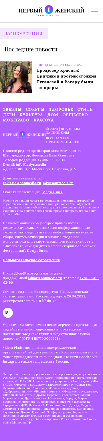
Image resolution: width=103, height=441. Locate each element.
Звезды (44, 65)
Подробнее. (37, 250)
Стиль (85, 109)
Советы (35, 109)
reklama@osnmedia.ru (22, 183)
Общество (75, 114)
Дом (52, 114)
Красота (43, 120)
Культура (31, 114)
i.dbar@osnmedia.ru (45, 278)
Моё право (16, 120)
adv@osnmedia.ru (58, 183)
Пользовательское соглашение (31, 260)
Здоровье (61, 109)
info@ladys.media (31, 164)
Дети (9, 114)
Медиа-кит (52, 192)
